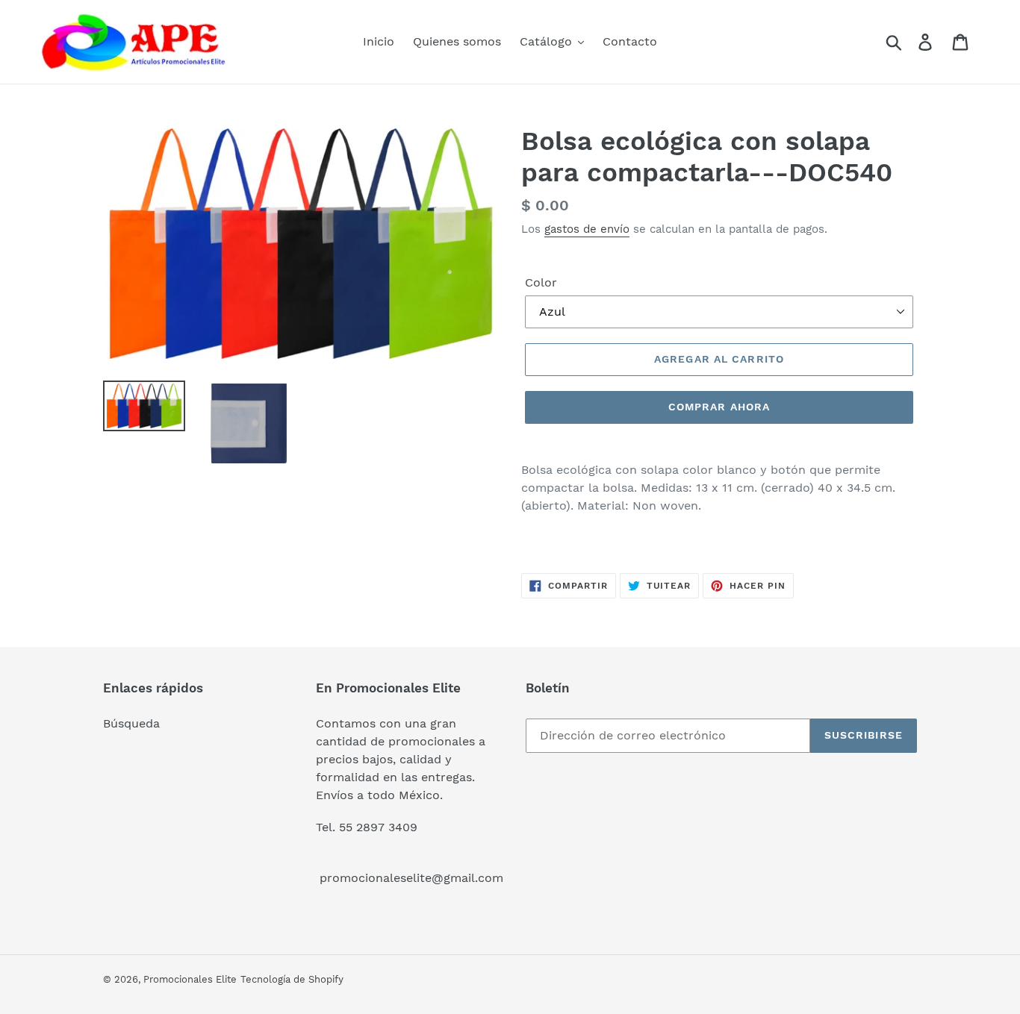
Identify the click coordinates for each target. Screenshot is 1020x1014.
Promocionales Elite (190, 979)
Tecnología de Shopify (291, 979)
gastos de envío (586, 229)
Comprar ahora (719, 407)
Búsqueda (131, 723)
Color (541, 282)
